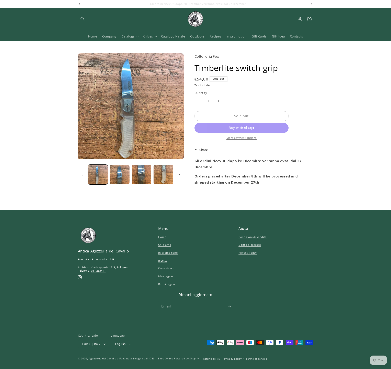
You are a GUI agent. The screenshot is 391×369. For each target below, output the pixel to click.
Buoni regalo (166, 284)
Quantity (200, 93)
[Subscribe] (229, 306)
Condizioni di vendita (252, 237)
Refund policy (211, 358)
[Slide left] (82, 174)
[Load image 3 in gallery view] (142, 174)
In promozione (168, 252)
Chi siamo (164, 245)
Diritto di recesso (249, 245)
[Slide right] (179, 174)
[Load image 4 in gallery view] (163, 174)
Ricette (162, 260)
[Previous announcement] (79, 4)
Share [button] (203, 150)
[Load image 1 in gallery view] (98, 174)
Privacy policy (233, 358)
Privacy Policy (247, 252)
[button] (82, 19)
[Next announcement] (311, 4)
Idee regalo (165, 276)
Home (162, 237)
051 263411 (98, 270)
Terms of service (256, 358)
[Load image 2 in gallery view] (120, 174)
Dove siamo (166, 268)
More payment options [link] (241, 138)
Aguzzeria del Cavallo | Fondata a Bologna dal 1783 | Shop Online (131, 358)
